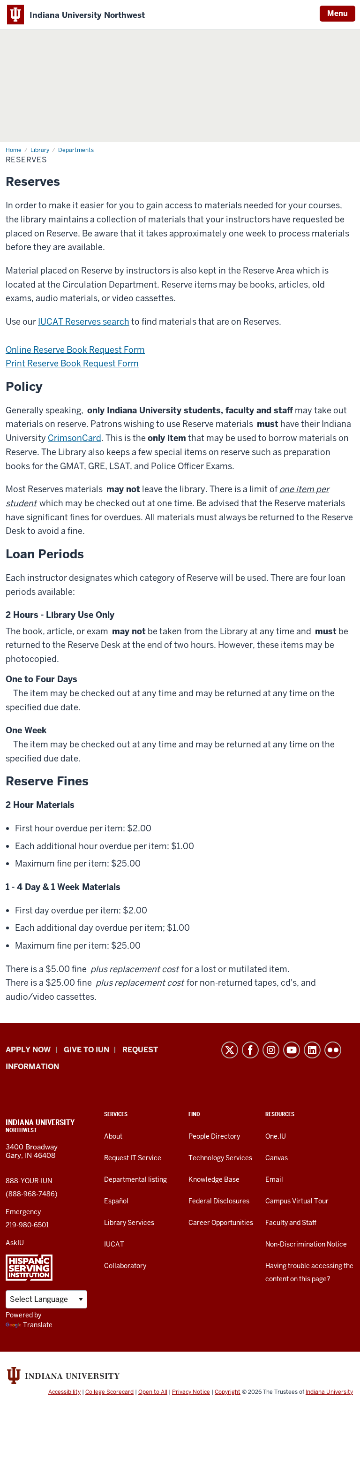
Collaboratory (125, 1266)
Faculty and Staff (290, 1222)
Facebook (250, 1050)
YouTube (291, 1050)
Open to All (152, 1392)
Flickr (332, 1050)
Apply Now (28, 1050)
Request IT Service (132, 1158)
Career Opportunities (220, 1222)
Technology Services (220, 1158)
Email (274, 1179)
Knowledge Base (214, 1179)
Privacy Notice (191, 1392)
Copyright (227, 1392)
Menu (337, 13)
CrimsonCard (74, 438)
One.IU (275, 1136)
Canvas (276, 1158)
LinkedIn (312, 1050)
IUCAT (114, 1244)
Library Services (129, 1222)
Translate (37, 1325)
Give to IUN (86, 1050)
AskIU (15, 1243)
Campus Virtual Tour (297, 1201)
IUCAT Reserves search (83, 321)
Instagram (270, 1050)
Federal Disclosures (218, 1201)
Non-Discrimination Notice (306, 1244)
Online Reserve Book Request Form (75, 349)
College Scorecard (109, 1392)
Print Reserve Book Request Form (72, 363)
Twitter (229, 1050)
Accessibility (64, 1392)
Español (116, 1201)
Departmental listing (135, 1179)
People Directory (214, 1136)
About (113, 1136)
